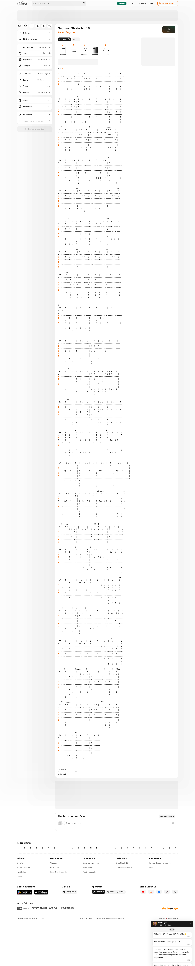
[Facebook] (159, 892)
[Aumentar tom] (49, 53)
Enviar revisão (62, 774)
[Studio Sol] (170, 908)
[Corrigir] (43, 25)
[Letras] (53, 908)
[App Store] (41, 892)
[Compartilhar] (49, 25)
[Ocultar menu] (19, 25)
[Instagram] (151, 892)
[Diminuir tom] (43, 53)
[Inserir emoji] (173, 823)
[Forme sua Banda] (39, 908)
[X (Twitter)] (175, 892)
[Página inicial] (22, 3)
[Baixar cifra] (37, 25)
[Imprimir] (25, 25)
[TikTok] (167, 892)
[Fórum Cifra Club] (23, 908)
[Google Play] (24, 892)
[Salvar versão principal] (69, 39)
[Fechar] (190, 924)
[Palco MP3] (67, 908)
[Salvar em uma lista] (31, 25)
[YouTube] (143, 892)
